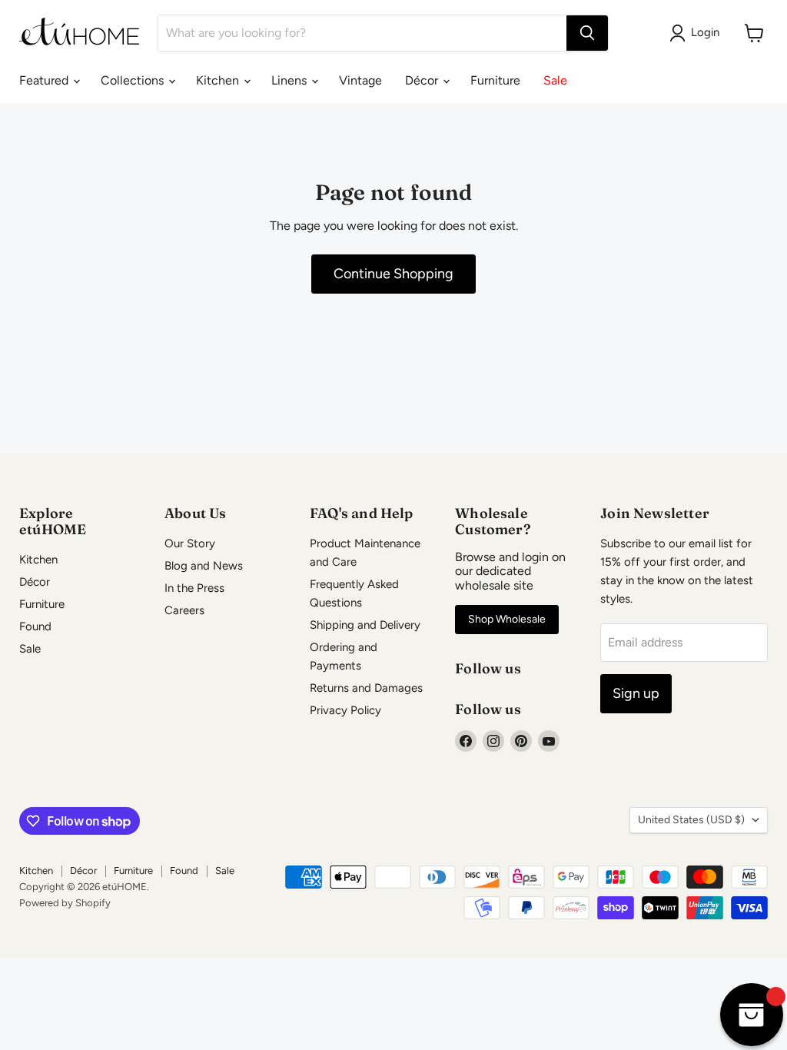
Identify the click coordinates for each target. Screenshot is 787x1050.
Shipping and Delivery (365, 625)
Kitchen (219, 80)
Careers (184, 610)
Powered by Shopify (65, 903)
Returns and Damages (366, 688)
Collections (134, 80)
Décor (423, 80)
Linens (290, 80)
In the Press (194, 588)
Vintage (360, 80)
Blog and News (203, 566)
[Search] (587, 33)
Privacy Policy (345, 710)
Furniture (495, 80)
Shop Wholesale (507, 619)
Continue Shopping (393, 273)
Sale (555, 80)
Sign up (636, 693)
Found (35, 626)
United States (691, 819)
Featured (45, 80)
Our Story (189, 543)
